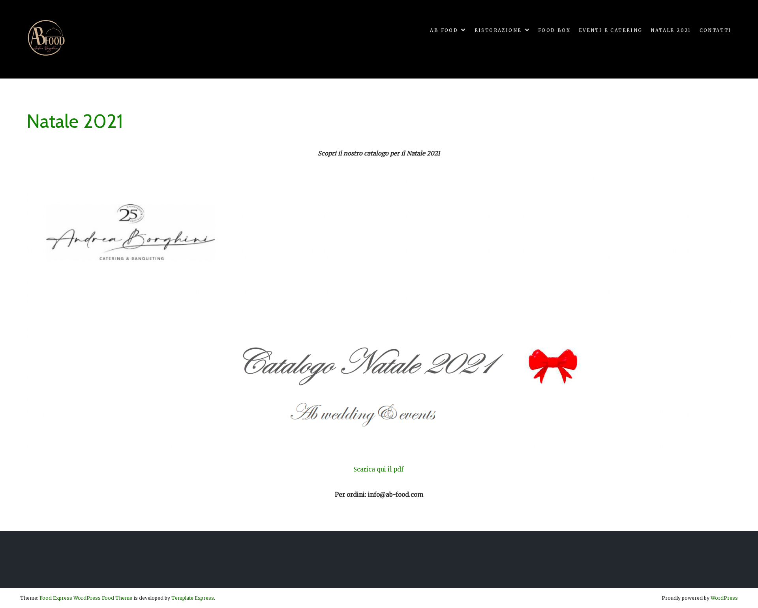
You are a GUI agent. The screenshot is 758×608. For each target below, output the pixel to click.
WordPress (724, 598)
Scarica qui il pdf (379, 469)
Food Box (554, 30)
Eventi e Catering (611, 30)
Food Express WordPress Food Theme (85, 598)
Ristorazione (498, 30)
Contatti (716, 30)
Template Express (192, 598)
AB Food (444, 30)
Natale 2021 (671, 30)
